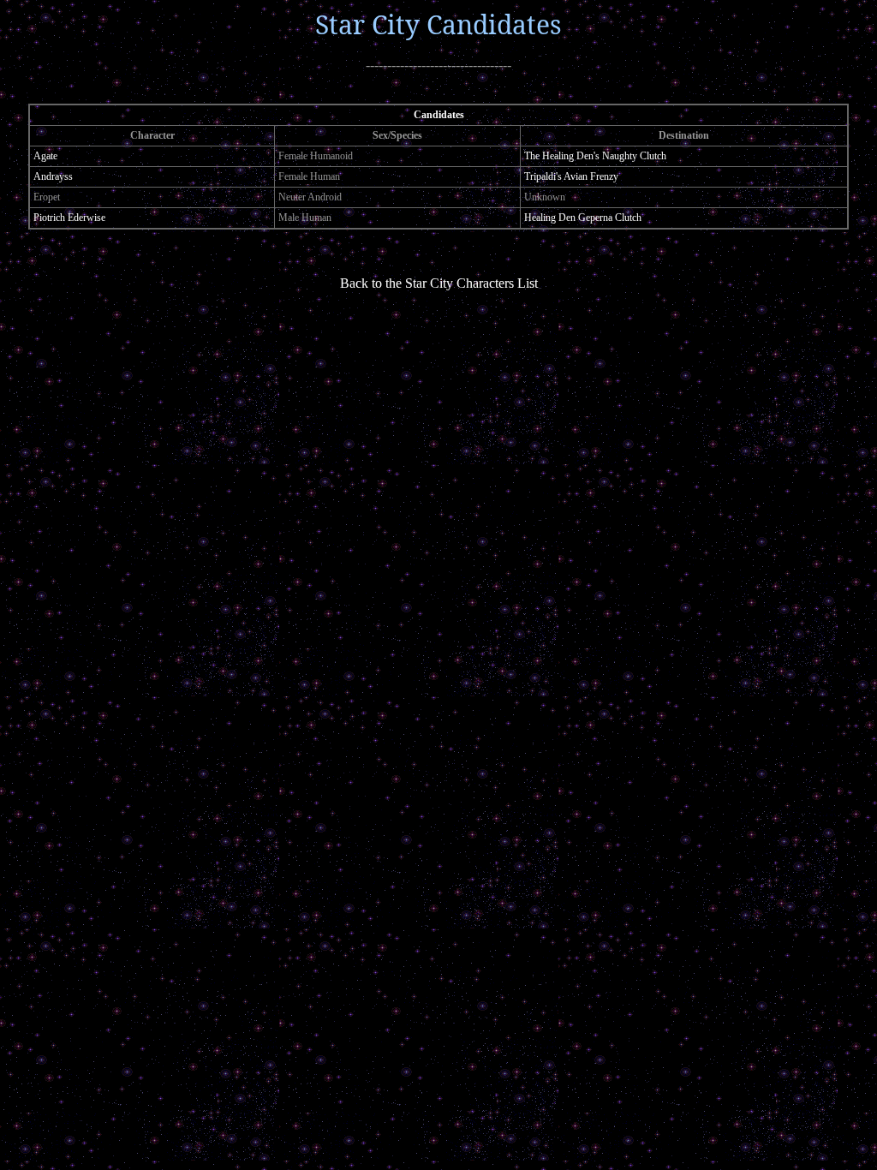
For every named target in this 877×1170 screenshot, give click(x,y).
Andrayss (53, 176)
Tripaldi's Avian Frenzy (571, 176)
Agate (45, 156)
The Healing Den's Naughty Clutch (595, 156)
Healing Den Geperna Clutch (582, 218)
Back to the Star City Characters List (439, 283)
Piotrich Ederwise (69, 218)
